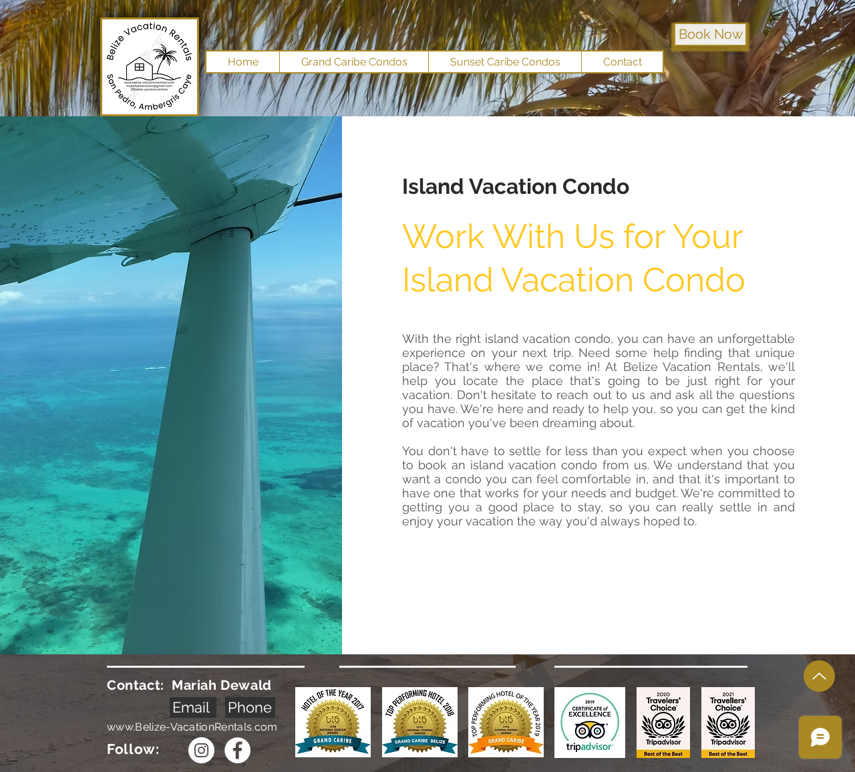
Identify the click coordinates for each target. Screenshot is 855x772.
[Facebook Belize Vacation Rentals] (237, 750)
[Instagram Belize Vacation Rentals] (201, 750)
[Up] (819, 676)
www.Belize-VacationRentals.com (192, 727)
